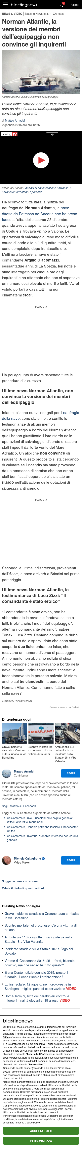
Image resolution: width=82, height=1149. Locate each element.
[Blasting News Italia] (24, 4)
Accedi (75, 5)
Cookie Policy (32, 1122)
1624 (6, 1037)
